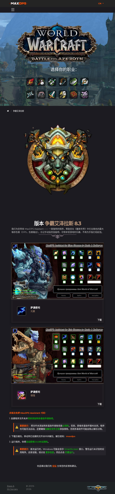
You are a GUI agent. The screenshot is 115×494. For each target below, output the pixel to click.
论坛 (54, 466)
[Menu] (13, 9)
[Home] (8, 111)
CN (100, 3)
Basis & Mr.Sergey (12, 488)
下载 (99, 320)
